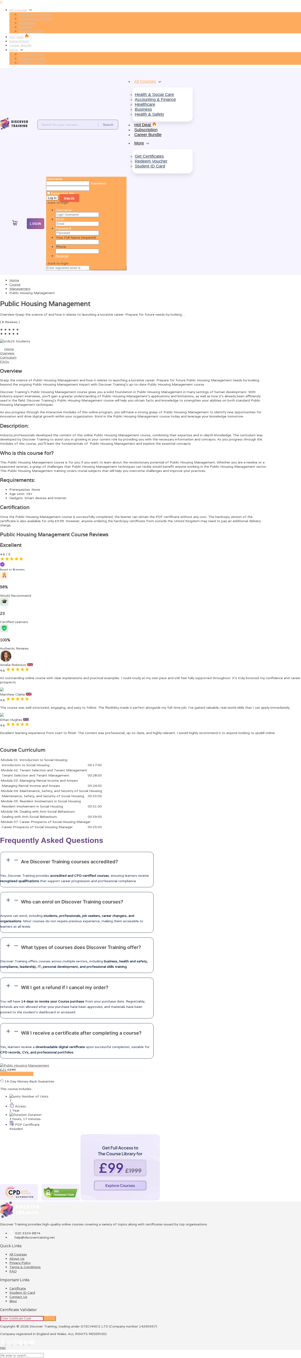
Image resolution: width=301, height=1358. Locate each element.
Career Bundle (20, 45)
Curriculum (8, 357)
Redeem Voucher (32, 58)
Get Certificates (31, 54)
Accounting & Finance (36, 18)
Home (9, 349)
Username (54, 179)
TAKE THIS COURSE (16, 1074)
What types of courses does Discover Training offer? (81, 947)
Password (63, 228)
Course (14, 284)
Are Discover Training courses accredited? (69, 862)
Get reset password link (108, 268)
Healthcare (27, 23)
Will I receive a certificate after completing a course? (81, 1033)
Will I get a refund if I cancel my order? (64, 987)
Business (25, 27)
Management (20, 289)
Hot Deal (16, 37)
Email (59, 219)
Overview (7, 353)
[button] (76, 861)
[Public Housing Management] (24, 1065)
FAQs (4, 362)
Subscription (19, 41)
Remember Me (62, 193)
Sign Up (69, 198)
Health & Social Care (35, 14)
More (13, 50)
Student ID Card (31, 63)
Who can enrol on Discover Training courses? (72, 902)
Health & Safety (31, 31)
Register (62, 256)
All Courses (18, 10)
